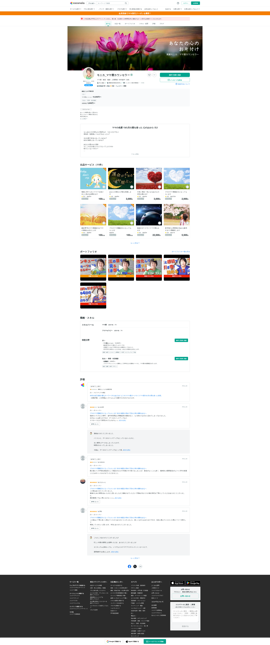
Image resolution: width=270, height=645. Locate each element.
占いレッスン (97, 410)
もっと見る (135, 154)
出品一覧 (118, 23)
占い (91, 392)
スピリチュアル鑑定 (99, 392)
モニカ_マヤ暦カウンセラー (113, 75)
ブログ (162, 23)
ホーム (108, 23)
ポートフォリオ (130, 23)
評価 (153, 23)
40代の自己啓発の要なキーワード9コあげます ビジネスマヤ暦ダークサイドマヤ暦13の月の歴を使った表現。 (126, 395)
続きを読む (122, 420)
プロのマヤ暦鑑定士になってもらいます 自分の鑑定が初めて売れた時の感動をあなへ (118, 413)
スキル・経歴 (143, 23)
